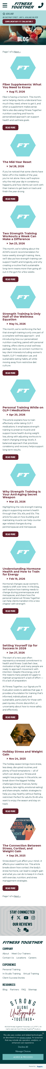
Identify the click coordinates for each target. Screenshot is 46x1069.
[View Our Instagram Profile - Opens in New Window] (33, 918)
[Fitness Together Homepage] (23, 5)
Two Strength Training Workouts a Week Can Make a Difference (20, 236)
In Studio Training (12, 973)
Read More (10, 127)
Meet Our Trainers (21, 953)
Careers (32, 958)
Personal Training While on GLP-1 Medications (23, 409)
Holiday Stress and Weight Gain (23, 753)
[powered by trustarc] (39, 1066)
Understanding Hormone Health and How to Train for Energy (22, 571)
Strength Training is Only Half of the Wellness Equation (22, 316)
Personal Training (11, 969)
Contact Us (8, 958)
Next (17, 52)
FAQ (23, 989)
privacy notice (25, 1037)
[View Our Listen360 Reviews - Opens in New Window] (26, 930)
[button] (5, 5)
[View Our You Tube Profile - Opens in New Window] (26, 918)
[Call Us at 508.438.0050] (40, 5)
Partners (14, 989)
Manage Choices (23, 1051)
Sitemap (32, 989)
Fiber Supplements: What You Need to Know (22, 86)
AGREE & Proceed (23, 1057)
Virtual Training (31, 973)
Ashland (9, 13)
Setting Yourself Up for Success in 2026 (20, 647)
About (6, 953)
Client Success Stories (14, 978)
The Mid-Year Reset (17, 162)
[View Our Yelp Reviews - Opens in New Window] (19, 930)
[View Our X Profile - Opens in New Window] (18, 918)
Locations (21, 958)
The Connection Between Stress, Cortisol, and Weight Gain (22, 848)
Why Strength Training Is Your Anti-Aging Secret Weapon (22, 494)
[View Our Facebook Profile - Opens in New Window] (12, 918)
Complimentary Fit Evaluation (18, 21)
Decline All (23, 1046)
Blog (5, 989)
